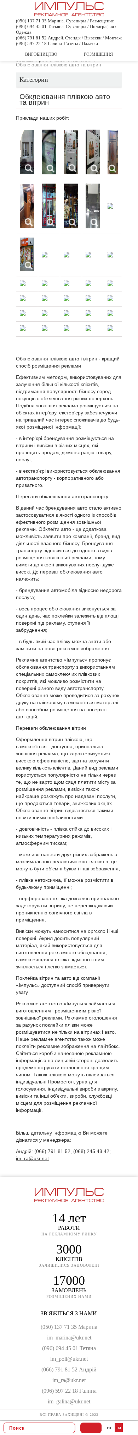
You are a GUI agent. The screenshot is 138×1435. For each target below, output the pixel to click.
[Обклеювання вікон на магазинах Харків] (110, 254)
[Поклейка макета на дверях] (110, 283)
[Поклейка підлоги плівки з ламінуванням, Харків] (110, 206)
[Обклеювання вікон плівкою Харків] (27, 152)
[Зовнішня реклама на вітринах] (110, 328)
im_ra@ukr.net (32, 1158)
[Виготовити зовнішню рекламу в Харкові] (88, 298)
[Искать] (68, 1428)
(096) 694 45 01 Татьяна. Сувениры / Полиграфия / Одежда (66, 29)
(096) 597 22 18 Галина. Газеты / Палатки (57, 43)
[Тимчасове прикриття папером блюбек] (88, 283)
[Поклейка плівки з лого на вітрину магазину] (66, 283)
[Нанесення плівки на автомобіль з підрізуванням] (93, 152)
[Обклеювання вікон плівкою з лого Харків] (71, 206)
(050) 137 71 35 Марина (69, 1327)
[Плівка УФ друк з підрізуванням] (113, 152)
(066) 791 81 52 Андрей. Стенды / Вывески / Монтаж (69, 37)
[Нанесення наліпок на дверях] (66, 254)
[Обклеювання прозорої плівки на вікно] (110, 298)
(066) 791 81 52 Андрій (69, 1369)
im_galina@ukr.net (69, 1401)
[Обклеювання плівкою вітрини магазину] (49, 206)
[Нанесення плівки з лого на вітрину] (44, 254)
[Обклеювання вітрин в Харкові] (88, 254)
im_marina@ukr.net (69, 1338)
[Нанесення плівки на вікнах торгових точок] (44, 283)
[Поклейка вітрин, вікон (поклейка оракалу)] (22, 298)
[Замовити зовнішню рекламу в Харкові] (66, 298)
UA (118, 1427)
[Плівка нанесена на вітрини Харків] (27, 254)
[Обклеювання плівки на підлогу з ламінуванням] (93, 206)
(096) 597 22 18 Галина (69, 1391)
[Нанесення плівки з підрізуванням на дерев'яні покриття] (27, 206)
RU (110, 1427)
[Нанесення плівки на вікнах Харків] (22, 328)
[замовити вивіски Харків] (44, 298)
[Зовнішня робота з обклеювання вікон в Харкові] (44, 313)
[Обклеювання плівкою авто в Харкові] (88, 313)
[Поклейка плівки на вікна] (22, 283)
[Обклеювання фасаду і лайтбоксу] (22, 313)
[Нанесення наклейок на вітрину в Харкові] (44, 328)
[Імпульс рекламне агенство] (69, 13)
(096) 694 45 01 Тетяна (69, 1348)
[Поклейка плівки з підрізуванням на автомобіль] (71, 152)
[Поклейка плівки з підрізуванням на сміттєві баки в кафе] (49, 152)
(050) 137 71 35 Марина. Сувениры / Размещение (65, 20)
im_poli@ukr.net (69, 1359)
